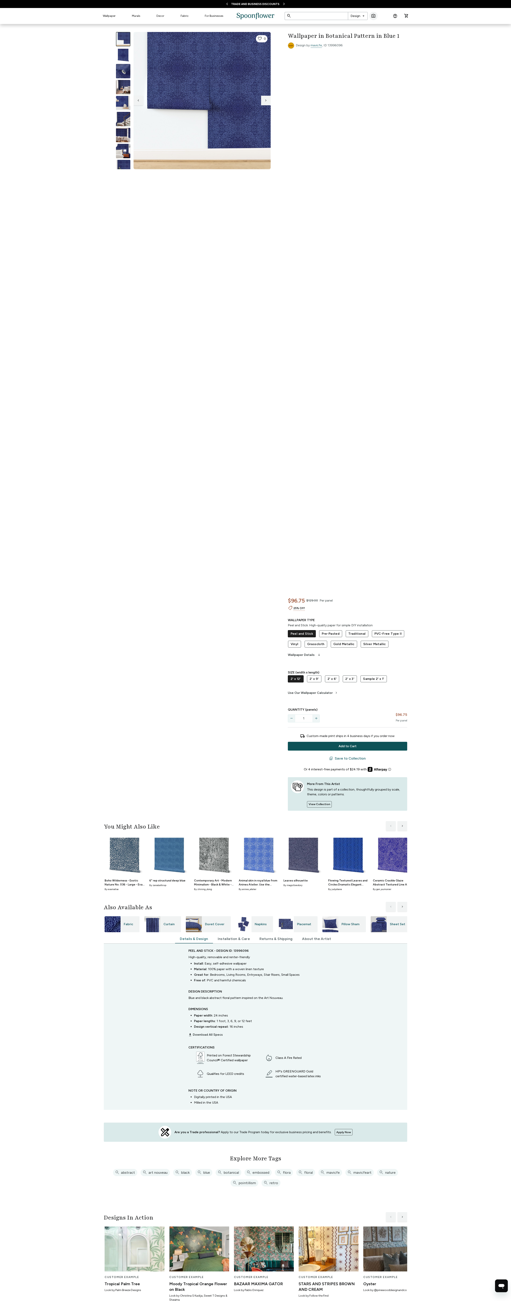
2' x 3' (349, 679)
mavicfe (316, 45)
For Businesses (214, 16)
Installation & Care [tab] (234, 939)
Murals (136, 16)
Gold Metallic (344, 644)
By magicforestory (292, 885)
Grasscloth (316, 644)
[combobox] (358, 16)
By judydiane (335, 889)
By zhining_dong (203, 889)
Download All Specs (205, 1034)
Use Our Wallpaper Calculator (313, 692)
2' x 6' (332, 679)
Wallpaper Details (304, 654)
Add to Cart (348, 746)
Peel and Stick (302, 634)
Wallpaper (109, 16)
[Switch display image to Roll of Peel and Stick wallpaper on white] (123, 55)
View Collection (319, 804)
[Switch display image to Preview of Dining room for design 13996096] (123, 135)
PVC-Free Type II (388, 634)
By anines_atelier (247, 889)
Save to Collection (347, 758)
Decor (160, 16)
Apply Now (343, 1132)
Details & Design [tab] (194, 939)
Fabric (185, 16)
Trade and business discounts (255, 4)
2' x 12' (296, 679)
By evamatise (112, 889)
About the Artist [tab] (316, 939)
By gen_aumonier (382, 889)
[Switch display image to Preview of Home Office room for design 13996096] (123, 167)
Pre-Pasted (331, 634)
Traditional (356, 634)
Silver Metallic (374, 644)
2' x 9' (314, 679)
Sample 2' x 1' (373, 679)
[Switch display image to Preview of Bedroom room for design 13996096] (123, 151)
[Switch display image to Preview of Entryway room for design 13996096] (123, 119)
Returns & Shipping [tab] (275, 939)
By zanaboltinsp (157, 885)
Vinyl (294, 644)
